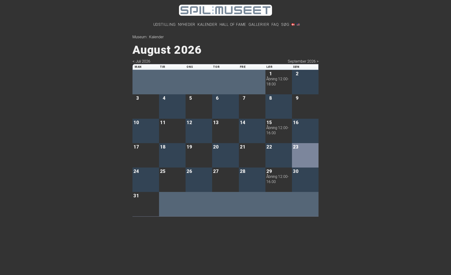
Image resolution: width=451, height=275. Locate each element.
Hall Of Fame (233, 24)
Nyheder (186, 24)
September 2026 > (303, 61)
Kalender (207, 24)
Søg (285, 24)
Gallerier (259, 24)
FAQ (275, 24)
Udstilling (164, 24)
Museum (139, 37)
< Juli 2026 (141, 61)
